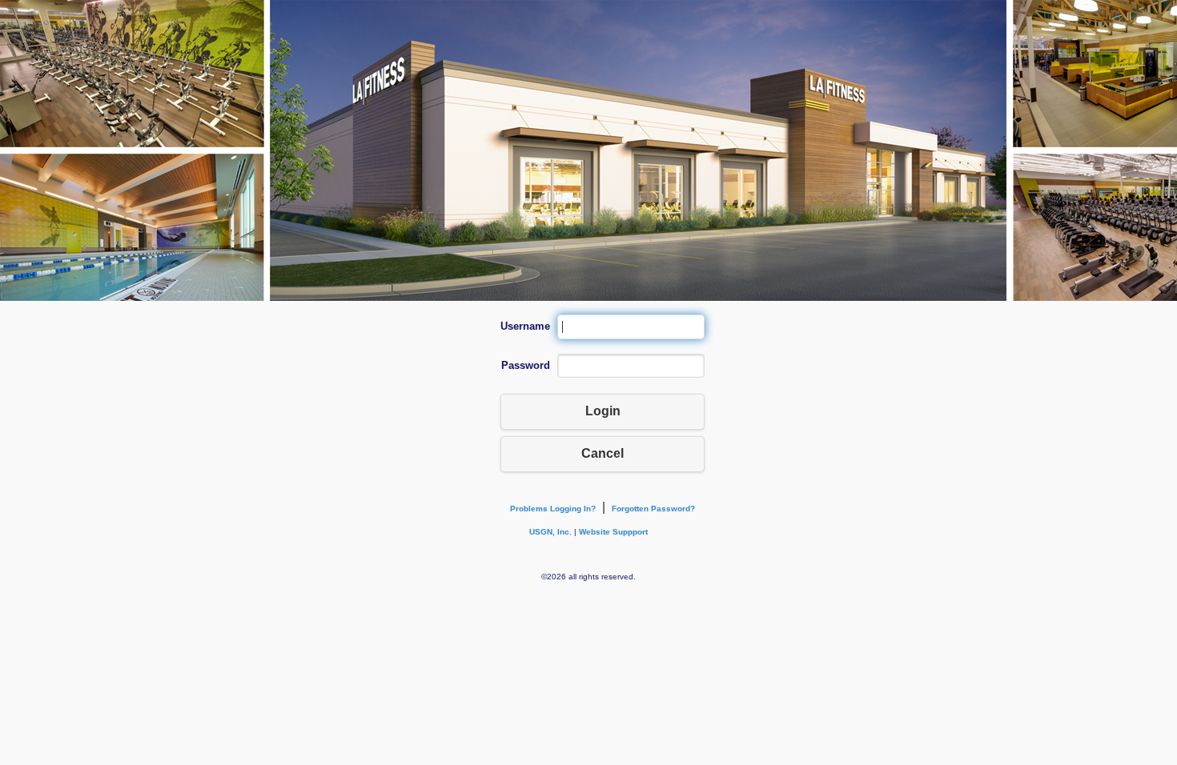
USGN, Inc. (550, 531)
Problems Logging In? (553, 508)
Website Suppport (613, 531)
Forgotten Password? (653, 508)
